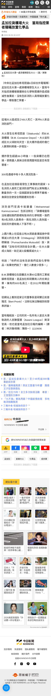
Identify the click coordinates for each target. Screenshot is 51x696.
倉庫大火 (20, 458)
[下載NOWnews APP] (37, 3)
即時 (10, 6)
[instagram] (21, 663)
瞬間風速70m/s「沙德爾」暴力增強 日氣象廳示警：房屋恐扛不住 (40, 591)
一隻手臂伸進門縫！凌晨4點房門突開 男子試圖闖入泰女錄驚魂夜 (25, 500)
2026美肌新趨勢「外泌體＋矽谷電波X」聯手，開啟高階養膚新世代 (13, 618)
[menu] (48, 7)
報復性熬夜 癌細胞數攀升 (37, 549)
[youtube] (34, 663)
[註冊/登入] (47, 3)
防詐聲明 (8, 649)
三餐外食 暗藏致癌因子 (9, 591)
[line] (28, 663)
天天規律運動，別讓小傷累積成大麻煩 (40, 500)
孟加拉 (7, 458)
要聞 (17, 6)
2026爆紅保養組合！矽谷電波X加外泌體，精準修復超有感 (9, 523)
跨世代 (44, 11)
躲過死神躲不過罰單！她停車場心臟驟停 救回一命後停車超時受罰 (13, 549)
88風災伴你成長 (28, 11)
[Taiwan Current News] (32, 3)
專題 (24, 6)
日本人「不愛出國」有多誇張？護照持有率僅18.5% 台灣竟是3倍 (9, 570)
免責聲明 (18, 649)
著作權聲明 (42, 649)
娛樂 (31, 6)
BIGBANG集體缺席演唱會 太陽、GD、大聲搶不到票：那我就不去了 (25, 591)
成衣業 (44, 458)
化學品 (32, 458)
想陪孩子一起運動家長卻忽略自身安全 (37, 618)
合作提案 (36, 654)
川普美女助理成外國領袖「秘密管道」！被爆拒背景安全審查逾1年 (25, 521)
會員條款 (15, 654)
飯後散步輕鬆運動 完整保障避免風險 (40, 570)
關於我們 (25, 654)
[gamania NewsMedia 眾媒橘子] (25, 675)
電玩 (37, 6)
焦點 (3, 6)
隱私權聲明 (30, 649)
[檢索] (42, 3)
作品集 (41, 429)
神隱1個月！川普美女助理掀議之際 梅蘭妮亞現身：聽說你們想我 (10, 500)
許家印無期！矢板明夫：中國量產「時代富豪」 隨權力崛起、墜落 (25, 570)
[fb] (15, 663)
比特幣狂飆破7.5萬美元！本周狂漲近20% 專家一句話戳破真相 (40, 521)
